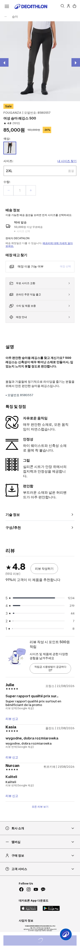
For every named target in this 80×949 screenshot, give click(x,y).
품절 (46, 941)
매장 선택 (65, 266)
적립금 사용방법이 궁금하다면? (50, 668)
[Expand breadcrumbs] (6, 17)
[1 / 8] (40, 61)
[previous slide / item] (4, 62)
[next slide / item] (75, 62)
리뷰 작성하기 (44, 568)
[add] (31, 190)
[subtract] (8, 190)
